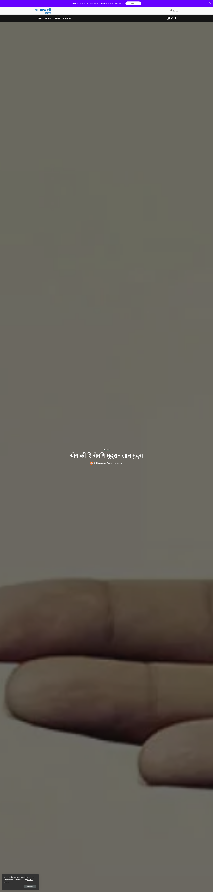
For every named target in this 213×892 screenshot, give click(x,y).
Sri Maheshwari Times (103, 463)
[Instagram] (174, 11)
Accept (30, 887)
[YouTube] (177, 11)
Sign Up (133, 3)
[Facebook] (171, 11)
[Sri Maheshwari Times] (43, 11)
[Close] (210, 3)
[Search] (176, 18)
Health (106, 450)
